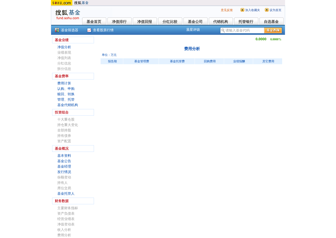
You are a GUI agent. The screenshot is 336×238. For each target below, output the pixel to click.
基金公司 (195, 22)
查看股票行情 (103, 30)
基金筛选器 (69, 30)
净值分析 (64, 47)
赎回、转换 (66, 94)
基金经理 (64, 166)
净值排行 (119, 22)
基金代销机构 (67, 105)
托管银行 (246, 22)
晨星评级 (193, 30)
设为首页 (275, 10)
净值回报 (144, 22)
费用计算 (64, 83)
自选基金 (271, 22)
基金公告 (64, 161)
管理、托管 (66, 99)
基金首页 (94, 22)
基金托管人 (66, 193)
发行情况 (64, 172)
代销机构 (220, 22)
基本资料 (64, 156)
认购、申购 (66, 89)
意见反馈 (227, 10)
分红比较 (170, 22)
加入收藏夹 (252, 10)
